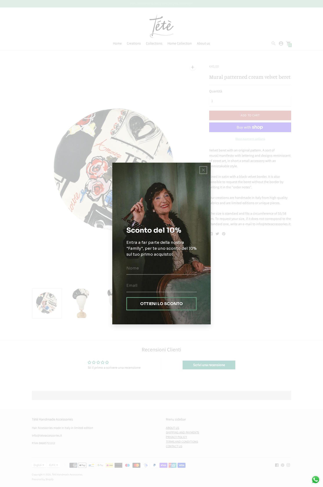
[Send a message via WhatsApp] (315, 479)
